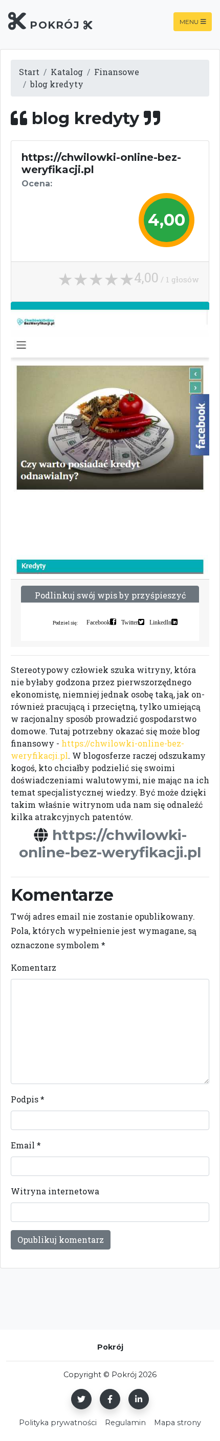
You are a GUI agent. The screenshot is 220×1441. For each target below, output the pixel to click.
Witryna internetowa (55, 1191)
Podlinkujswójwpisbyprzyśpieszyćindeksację (110, 601)
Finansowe (116, 71)
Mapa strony (177, 1422)
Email (26, 1145)
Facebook (98, 622)
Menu (189, 22)
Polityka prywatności (58, 1422)
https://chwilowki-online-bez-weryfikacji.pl (110, 843)
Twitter (129, 622)
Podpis (28, 1099)
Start (29, 71)
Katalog (67, 71)
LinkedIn (160, 622)
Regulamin (125, 1422)
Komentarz (33, 967)
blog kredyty (56, 84)
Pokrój (54, 25)
